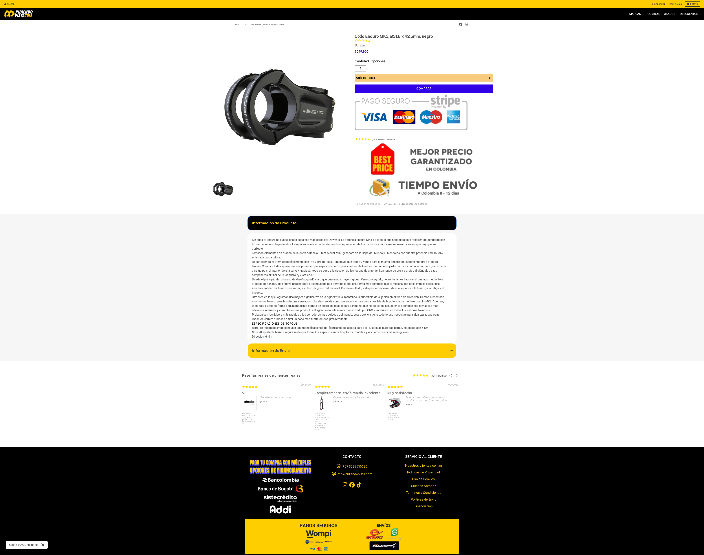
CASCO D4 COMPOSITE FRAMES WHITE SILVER (394, 416)
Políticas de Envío (423, 499)
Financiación (424, 506)
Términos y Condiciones (423, 493)
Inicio (237, 24)
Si (243, 393)
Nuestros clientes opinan (423, 465)
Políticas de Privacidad (423, 472)
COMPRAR (424, 89)
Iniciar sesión (659, 4)
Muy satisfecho (399, 393)
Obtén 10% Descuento (23, 544)
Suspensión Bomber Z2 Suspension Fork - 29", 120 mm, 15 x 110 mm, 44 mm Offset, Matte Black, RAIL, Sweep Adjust (322, 419)
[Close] (42, 544)
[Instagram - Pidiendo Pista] (467, 24)
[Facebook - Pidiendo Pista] (460, 24)
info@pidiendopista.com (354, 474)
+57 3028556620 (353, 466)
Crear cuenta (675, 4)
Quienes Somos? (423, 486)
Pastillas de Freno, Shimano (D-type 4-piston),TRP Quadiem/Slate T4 (249, 418)
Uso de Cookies (423, 479)
